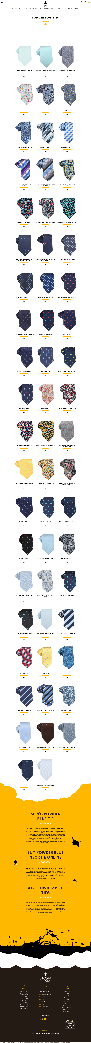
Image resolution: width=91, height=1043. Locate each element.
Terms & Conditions (66, 1007)
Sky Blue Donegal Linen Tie (24, 595)
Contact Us (66, 991)
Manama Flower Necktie (24, 445)
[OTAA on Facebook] (41, 1019)
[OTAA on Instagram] (45, 1019)
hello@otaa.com (46, 994)
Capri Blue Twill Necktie (45, 558)
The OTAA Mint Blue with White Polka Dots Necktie (45, 71)
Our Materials (24, 998)
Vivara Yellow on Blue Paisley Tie (66, 184)
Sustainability (24, 1006)
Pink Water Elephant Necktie (67, 297)
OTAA (43, 999)
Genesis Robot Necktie (67, 595)
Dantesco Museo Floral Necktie (66, 109)
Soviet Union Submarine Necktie (24, 634)
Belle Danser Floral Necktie (45, 483)
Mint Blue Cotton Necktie (24, 70)
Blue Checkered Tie (67, 147)
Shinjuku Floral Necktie (24, 109)
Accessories (58, 8)
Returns (66, 995)
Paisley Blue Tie (45, 109)
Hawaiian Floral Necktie (24, 222)
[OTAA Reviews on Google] (70, 1025)
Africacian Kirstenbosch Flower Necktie (67, 484)
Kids (52, 8)
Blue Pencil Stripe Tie (24, 710)
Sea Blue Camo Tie (45, 147)
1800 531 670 (45, 996)
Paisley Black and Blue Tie (24, 147)
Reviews (76, 8)
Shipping (66, 993)
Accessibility (66, 1011)
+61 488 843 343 (46, 1001)
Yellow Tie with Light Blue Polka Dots (45, 672)
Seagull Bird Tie (24, 521)
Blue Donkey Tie (45, 371)
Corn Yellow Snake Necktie (66, 371)
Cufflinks (46, 8)
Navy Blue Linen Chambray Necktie (67, 71)
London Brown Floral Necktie (67, 408)
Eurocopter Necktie (45, 334)
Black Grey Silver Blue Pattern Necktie (45, 184)
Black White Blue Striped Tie (45, 710)
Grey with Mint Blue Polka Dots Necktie (66, 446)
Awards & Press (24, 1008)
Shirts (19, 8)
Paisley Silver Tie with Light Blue (45, 596)
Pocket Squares (33, 8)
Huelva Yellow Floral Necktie (45, 445)
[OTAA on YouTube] (49, 1019)
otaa (43, 1004)
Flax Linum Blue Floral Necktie (66, 222)
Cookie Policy (67, 1005)
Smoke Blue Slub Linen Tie (67, 747)
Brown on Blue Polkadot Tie (45, 747)
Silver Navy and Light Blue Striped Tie (67, 634)
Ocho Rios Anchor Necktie (24, 297)
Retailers (66, 997)
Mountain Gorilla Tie (24, 371)
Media (66, 1003)
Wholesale (66, 999)
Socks (40, 8)
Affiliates (66, 1001)
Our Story (70, 8)
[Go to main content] (45, 25)
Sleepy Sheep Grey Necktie (67, 259)
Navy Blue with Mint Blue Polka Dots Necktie (24, 260)
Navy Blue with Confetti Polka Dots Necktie (45, 260)
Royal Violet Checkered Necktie (24, 184)
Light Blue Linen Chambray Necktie (45, 634)
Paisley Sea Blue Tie (67, 672)
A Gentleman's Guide (24, 1004)
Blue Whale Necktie (45, 521)
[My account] (85, 2)
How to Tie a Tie (24, 991)
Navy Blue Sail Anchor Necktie (24, 334)
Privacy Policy (67, 1009)
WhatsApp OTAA (46, 1006)
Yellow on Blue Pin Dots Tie (24, 483)
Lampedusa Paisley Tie (67, 558)
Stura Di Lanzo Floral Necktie (45, 222)
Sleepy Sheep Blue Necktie (45, 297)
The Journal (24, 1002)
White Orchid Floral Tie (66, 710)
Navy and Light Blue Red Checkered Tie (24, 672)
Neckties (14, 8)
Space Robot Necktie (24, 408)
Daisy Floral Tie (45, 408)
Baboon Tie (66, 334)
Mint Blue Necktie (24, 747)
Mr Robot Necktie (24, 558)
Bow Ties (25, 8)
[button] (81, 2)
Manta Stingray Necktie (66, 521)
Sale (64, 8)
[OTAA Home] (45, 3)
